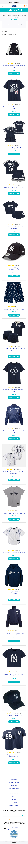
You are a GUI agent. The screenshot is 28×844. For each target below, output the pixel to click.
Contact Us (14, 799)
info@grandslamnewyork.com (15, 829)
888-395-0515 (16, 2)
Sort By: (4, 34)
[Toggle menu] (4, 6)
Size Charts (14, 779)
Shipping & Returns (14, 782)
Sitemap (14, 842)
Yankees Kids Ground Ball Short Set (14, 187)
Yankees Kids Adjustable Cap (14, 715)
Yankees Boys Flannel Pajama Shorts (14, 309)
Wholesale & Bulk (14, 788)
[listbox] (12, 34)
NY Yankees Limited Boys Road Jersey (14, 513)
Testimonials (14, 793)
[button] (14, 25)
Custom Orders (14, 791)
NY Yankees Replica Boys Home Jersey (14, 552)
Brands (14, 796)
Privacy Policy (14, 805)
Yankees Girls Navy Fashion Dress (14, 148)
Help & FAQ (14, 802)
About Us (14, 785)
